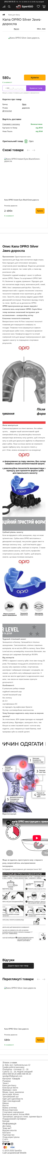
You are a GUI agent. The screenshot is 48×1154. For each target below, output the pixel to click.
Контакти (6, 1133)
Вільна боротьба (10, 1110)
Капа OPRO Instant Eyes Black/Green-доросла (21, 200)
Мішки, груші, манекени (13, 1092)
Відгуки (16, 29)
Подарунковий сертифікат (14, 1119)
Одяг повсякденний (11, 1101)
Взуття (5, 1105)
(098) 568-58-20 (24, 1074)
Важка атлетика (9, 1108)
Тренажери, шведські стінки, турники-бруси (22, 1117)
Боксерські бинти (10, 1088)
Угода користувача (10, 1137)
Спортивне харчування (13, 1112)
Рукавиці (6, 1081)
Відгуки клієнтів (9, 1130)
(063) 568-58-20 (9, 2)
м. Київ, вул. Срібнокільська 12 (16, 1065)
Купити (35, 77)
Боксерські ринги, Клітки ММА (16, 1114)
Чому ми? (6, 1128)
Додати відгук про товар (18, 966)
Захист (5, 1083)
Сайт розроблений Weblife (14, 1153)
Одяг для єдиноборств (12, 1099)
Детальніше (7, 111)
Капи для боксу (9, 1085)
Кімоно (5, 1103)
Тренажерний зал (10, 1097)
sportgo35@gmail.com (12, 1076)
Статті (5, 1139)
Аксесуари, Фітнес (10, 1094)
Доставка (6, 1126)
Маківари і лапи (9, 1090)
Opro (24, 104)
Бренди (5, 1121)
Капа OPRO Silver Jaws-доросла (16, 1029)
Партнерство (8, 1135)
